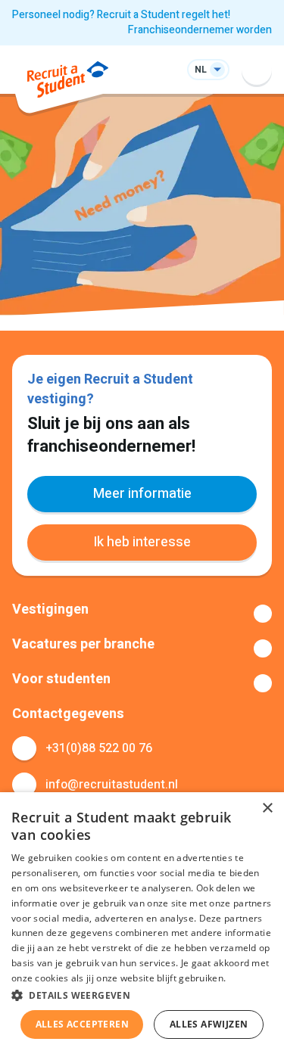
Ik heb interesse (142, 542)
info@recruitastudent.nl (111, 785)
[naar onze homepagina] (67, 82)
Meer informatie (142, 493)
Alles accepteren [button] (82, 1024)
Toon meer (142, 614)
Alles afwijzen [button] (209, 1024)
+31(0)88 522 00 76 (98, 748)
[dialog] (142, 923)
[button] (142, 995)
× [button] (267, 808)
